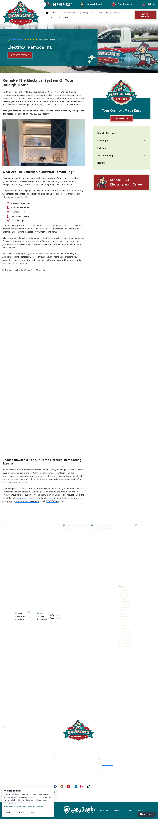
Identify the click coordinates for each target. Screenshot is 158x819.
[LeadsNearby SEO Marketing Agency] (80, 810)
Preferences (20, 812)
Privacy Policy (9, 806)
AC (38, 754)
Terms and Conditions (35, 806)
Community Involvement (70, 770)
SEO (126, 810)
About (61, 754)
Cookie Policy (21, 806)
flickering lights (25, 190)
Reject (8, 812)
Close (32, 812)
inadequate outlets (42, 190)
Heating (85, 13)
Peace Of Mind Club (100, 13)
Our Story (116, 13)
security (77, 260)
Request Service (110, 759)
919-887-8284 (36, 113)
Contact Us (64, 18)
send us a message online (27, 501)
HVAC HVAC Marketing (110, 810)
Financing (62, 758)
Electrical (56, 13)
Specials (62, 762)
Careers (61, 766)
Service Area (50, 18)
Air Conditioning (71, 13)
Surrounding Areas (16, 761)
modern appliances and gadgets (22, 193)
